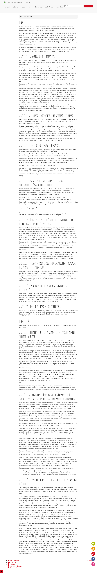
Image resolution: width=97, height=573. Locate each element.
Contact (13, 564)
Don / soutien (14, 560)
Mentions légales (16, 566)
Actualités (59, 7)
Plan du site (14, 568)
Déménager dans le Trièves (44, 7)
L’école (15, 7)
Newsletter (13, 562)
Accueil (7, 7)
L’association (26, 7)
